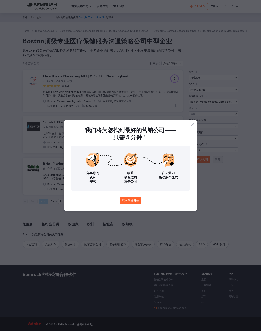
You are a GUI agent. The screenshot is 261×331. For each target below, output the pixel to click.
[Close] (193, 124)
